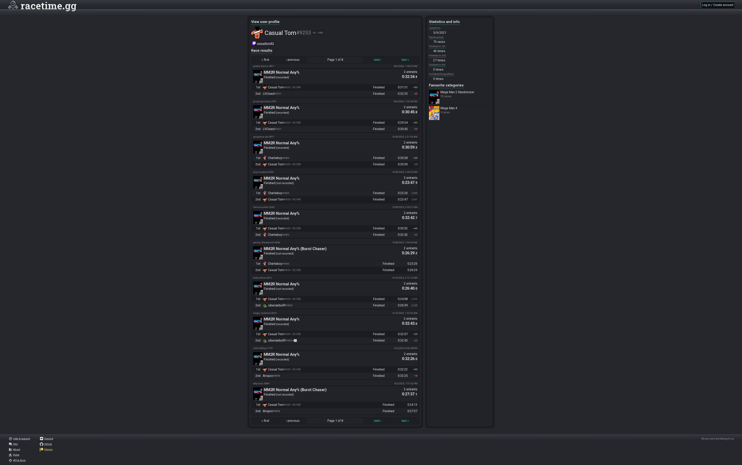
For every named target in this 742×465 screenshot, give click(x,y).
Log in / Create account (717, 5)
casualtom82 (265, 43)
